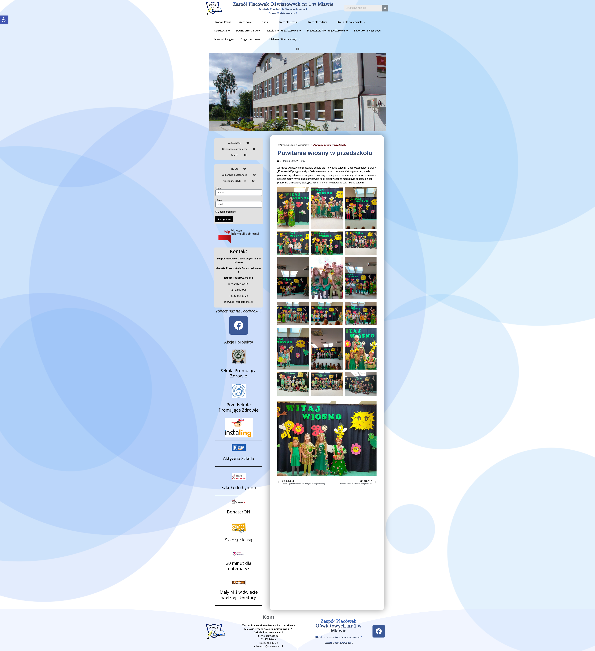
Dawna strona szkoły (248, 30)
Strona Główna (222, 22)
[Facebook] (238, 325)
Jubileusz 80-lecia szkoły (283, 39)
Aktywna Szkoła (238, 458)
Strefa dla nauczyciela (349, 22)
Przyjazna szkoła (250, 39)
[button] (4, 20)
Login (218, 188)
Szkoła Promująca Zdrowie (282, 30)
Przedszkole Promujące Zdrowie (326, 30)
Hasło (218, 200)
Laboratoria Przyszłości (367, 30)
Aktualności (304, 144)
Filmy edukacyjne (224, 39)
